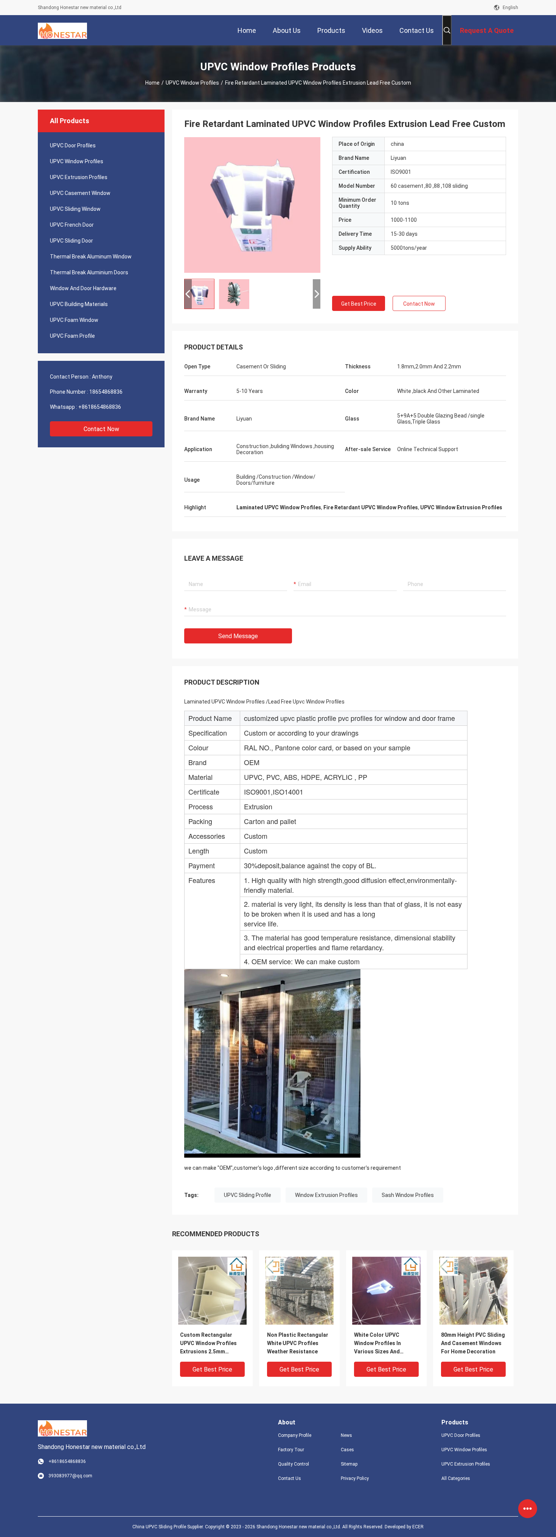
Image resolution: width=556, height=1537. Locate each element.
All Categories (455, 1478)
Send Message (238, 636)
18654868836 (106, 392)
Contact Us (289, 1478)
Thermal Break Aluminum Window (91, 257)
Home (152, 83)
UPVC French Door (72, 225)
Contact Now (101, 429)
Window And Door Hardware (83, 288)
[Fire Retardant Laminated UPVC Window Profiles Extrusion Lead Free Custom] (252, 205)
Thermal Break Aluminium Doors (89, 272)
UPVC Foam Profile (72, 336)
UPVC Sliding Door (71, 241)
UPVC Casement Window (80, 193)
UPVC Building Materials (79, 304)
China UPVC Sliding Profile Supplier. (168, 1526)
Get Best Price (358, 304)
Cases (347, 1449)
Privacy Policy (355, 1478)
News (346, 1435)
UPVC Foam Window (74, 320)
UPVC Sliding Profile (247, 1195)
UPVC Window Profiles (192, 83)
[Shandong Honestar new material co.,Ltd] (62, 30)
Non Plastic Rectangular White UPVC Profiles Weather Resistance (297, 1343)
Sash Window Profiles (408, 1195)
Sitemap (349, 1464)
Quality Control (293, 1464)
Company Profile (294, 1435)
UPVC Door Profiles (73, 145)
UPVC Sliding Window (75, 209)
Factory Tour (291, 1449)
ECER (418, 1526)
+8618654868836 (99, 407)
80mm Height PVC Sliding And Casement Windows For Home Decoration (473, 1343)
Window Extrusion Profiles (326, 1195)
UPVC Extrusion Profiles (78, 177)
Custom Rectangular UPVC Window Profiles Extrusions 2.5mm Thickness (208, 1344)
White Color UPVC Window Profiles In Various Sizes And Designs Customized (380, 1344)
